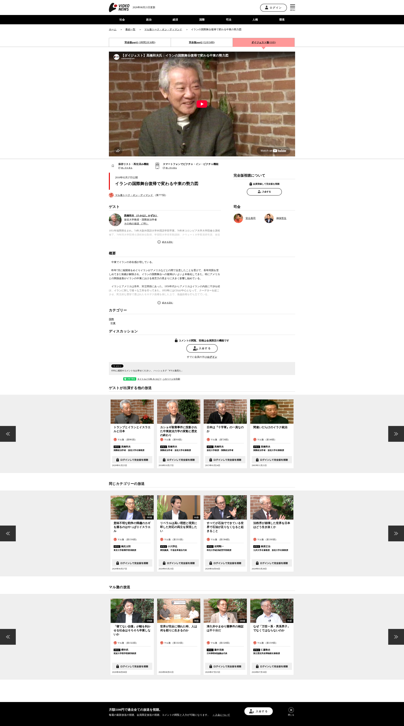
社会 (122, 19)
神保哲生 (281, 218)
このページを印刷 (171, 379)
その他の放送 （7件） (136, 223)
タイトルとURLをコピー (149, 379)
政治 (149, 19)
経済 (175, 19)
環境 (282, 19)
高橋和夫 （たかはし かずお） (141, 215)
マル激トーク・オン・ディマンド (134, 195)
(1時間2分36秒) (140, 42)
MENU (292, 10)
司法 (228, 19)
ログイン (276, 7)
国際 (202, 19)
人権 (255, 19)
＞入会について (221, 715)
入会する (266, 191)
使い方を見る (126, 168)
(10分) (263, 42)
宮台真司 (251, 218)
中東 (113, 323)
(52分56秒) (202, 42)
